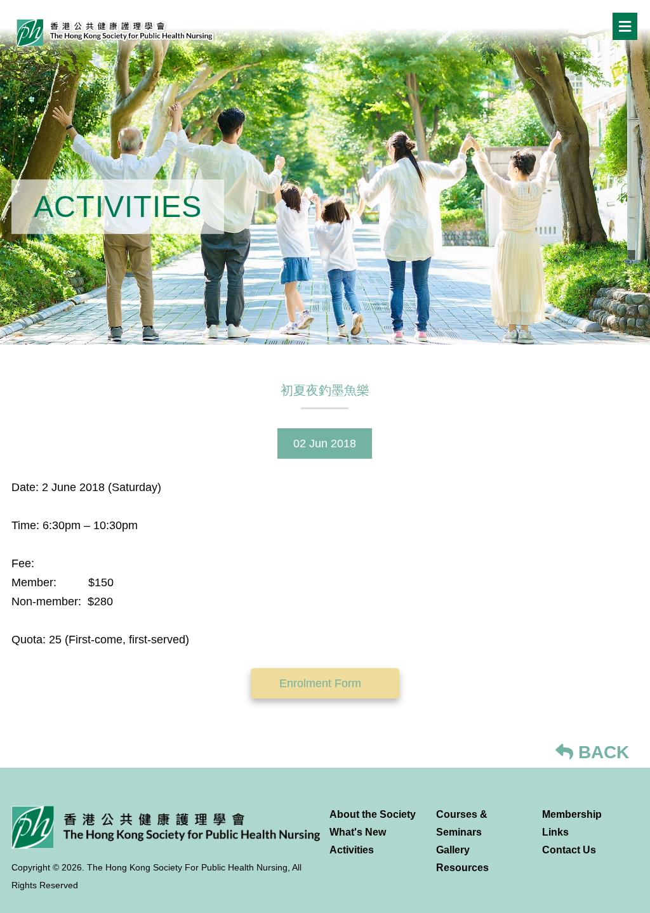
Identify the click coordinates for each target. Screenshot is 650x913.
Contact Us (569, 849)
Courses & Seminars (462, 823)
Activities (351, 849)
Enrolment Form (321, 683)
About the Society (372, 814)
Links (555, 832)
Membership (572, 814)
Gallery (453, 849)
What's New (357, 832)
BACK (601, 752)
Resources (462, 867)
